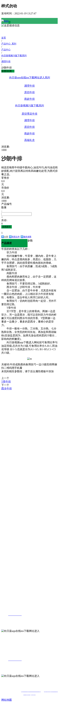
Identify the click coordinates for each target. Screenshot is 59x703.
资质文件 (16, 237)
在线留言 (6, 226)
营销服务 (6, 531)
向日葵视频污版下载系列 (29, 105)
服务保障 (27, 237)
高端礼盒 (29, 140)
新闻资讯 (6, 508)
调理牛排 (29, 85)
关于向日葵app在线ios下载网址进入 (6, 397)
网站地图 (6, 699)
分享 (6, 237)
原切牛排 (29, 92)
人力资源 (6, 563)
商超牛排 (29, 99)
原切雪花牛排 (29, 113)
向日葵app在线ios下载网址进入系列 (29, 77)
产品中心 (6, 434)
